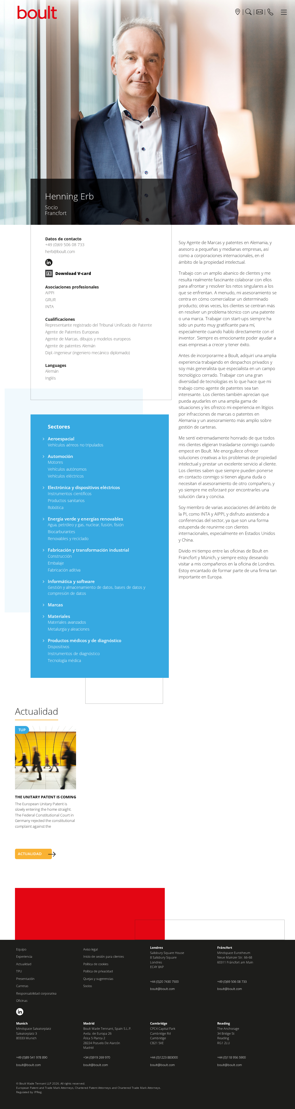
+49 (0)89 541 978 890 (31, 1057)
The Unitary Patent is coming (45, 796)
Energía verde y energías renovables (85, 519)
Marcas (55, 605)
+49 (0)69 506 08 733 (64, 244)
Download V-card (72, 273)
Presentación (25, 978)
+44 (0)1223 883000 (164, 1057)
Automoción (60, 456)
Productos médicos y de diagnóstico (84, 640)
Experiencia (24, 956)
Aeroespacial (61, 439)
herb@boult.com (60, 251)
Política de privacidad (98, 971)
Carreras (22, 986)
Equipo (21, 949)
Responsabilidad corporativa (36, 993)
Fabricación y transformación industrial (88, 550)
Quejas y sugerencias (98, 978)
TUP (22, 729)
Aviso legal (90, 949)
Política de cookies (95, 964)
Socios (87, 986)
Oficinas (21, 1000)
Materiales (59, 616)
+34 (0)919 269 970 (96, 1057)
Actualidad (23, 964)
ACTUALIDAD (30, 853)
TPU (19, 971)
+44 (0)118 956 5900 (231, 1057)
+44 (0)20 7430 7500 (164, 981)
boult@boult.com (162, 989)
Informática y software (71, 581)
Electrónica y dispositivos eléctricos (84, 487)
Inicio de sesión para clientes (103, 956)
